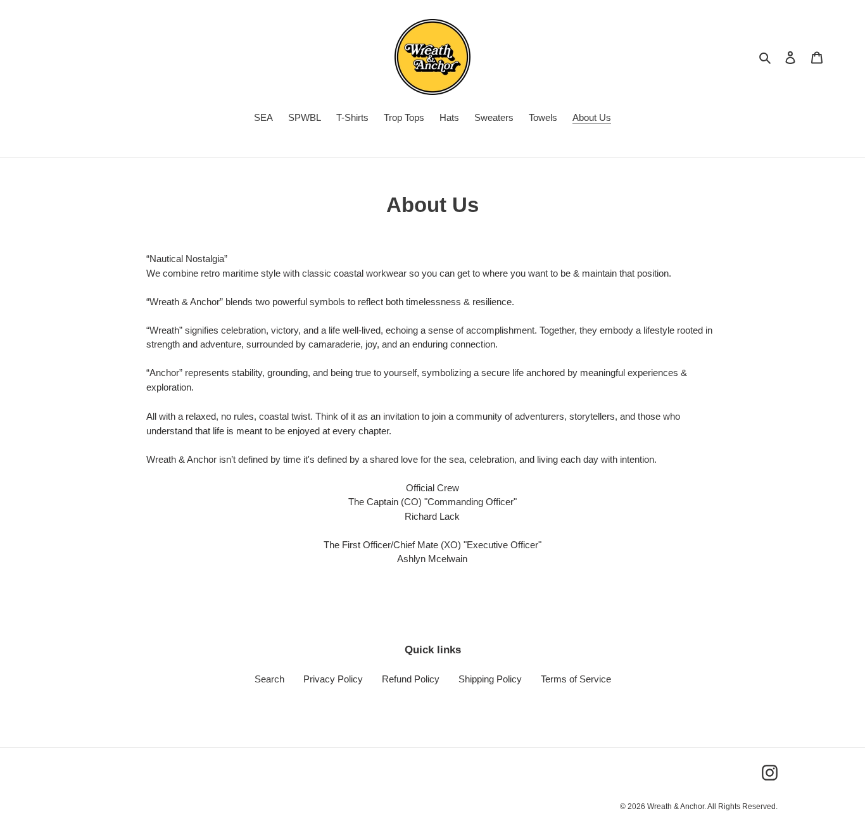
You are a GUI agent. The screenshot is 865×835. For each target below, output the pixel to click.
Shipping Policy (490, 679)
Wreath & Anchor (675, 806)
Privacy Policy (333, 679)
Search (269, 679)
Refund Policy (410, 679)
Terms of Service (576, 679)
